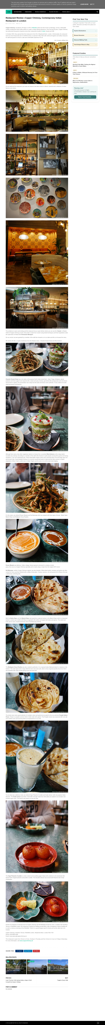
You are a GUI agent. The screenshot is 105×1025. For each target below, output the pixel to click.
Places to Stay (53, 11)
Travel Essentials (40, 11)
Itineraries (28, 11)
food (19, 23)
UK (21, 23)
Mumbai (34, 27)
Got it (92, 4)
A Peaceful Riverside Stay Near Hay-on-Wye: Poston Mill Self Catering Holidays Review (57, 968)
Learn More (84, 4)
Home (8, 11)
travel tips (31, 961)
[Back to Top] (98, 1023)
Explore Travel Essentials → (85, 97)
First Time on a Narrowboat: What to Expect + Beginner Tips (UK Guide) (37, 968)
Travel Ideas (66, 11)
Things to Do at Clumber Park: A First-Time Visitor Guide (15, 969)
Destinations (18, 11)
